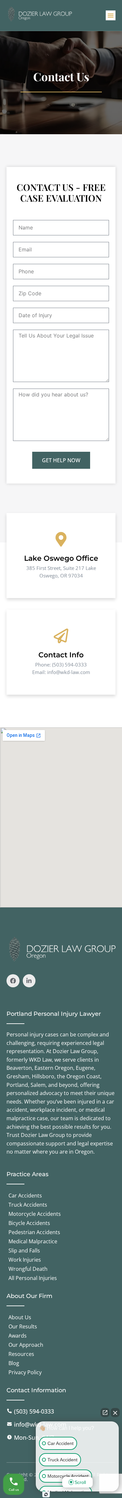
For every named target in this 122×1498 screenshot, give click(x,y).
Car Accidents (25, 1195)
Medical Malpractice (32, 1241)
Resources (21, 1354)
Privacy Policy (25, 1372)
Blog (13, 1363)
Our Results (22, 1326)
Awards (17, 1335)
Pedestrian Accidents (34, 1232)
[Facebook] (13, 980)
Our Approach (25, 1344)
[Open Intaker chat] (46, 1494)
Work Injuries (24, 1259)
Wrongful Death (27, 1268)
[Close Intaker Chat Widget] (115, 1412)
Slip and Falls (24, 1250)
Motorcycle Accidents (34, 1213)
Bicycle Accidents (29, 1223)
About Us (19, 1317)
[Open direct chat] (105, 1412)
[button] (110, 15)
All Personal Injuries (32, 1278)
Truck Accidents (27, 1204)
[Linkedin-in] (29, 980)
